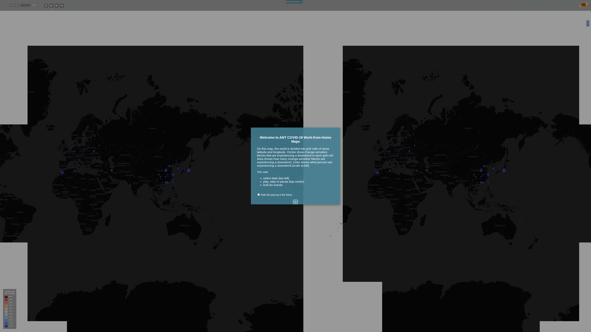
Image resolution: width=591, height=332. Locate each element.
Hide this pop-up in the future (276, 195)
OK (295, 202)
